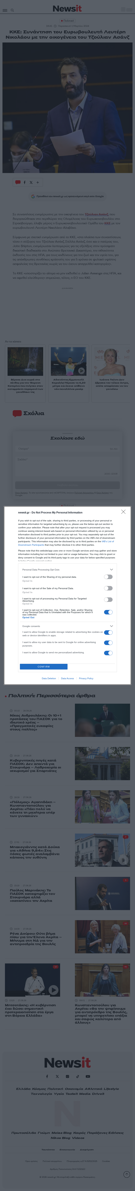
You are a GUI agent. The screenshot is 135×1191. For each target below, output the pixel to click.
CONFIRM (44, 666)
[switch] (108, 577)
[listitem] (67, 569)
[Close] (124, 513)
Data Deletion (49, 678)
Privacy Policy (86, 678)
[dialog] (67, 595)
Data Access (67, 678)
